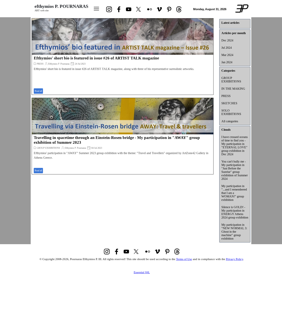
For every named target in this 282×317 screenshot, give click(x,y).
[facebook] (119, 9)
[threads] (179, 9)
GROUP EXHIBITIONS (48, 148)
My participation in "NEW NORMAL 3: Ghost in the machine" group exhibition (234, 231)
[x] (138, 9)
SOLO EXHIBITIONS (231, 112)
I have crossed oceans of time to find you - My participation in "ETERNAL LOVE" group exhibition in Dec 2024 (234, 145)
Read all (38, 91)
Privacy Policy (234, 259)
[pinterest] (169, 9)
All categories (229, 121)
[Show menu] (96, 8)
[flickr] (149, 9)
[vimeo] (159, 9)
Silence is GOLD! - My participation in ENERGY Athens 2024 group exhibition (234, 212)
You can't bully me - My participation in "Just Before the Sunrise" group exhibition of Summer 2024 (234, 170)
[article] (123, 56)
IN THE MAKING (233, 88)
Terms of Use (184, 259)
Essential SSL (142, 272)
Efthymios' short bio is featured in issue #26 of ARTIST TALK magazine (96, 58)
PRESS (40, 63)
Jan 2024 (226, 62)
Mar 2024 (227, 55)
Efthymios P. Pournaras (59, 63)
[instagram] (109, 9)
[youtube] (128, 9)
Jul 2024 (226, 47)
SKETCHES (229, 103)
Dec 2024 (227, 40)
